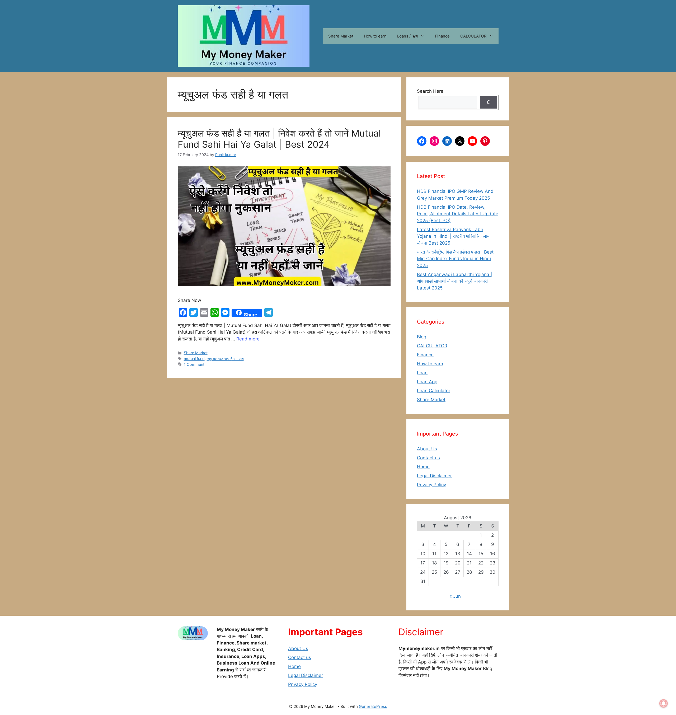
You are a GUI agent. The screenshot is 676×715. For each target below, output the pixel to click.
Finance (442, 36)
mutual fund (194, 358)
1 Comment (194, 364)
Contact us (428, 457)
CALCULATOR (473, 36)
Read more (248, 339)
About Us (427, 448)
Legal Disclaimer (434, 475)
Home (423, 466)
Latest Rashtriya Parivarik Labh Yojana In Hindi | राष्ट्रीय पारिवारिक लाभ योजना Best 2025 (453, 236)
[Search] (488, 102)
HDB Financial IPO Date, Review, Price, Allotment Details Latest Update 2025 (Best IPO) (457, 213)
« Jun (455, 596)
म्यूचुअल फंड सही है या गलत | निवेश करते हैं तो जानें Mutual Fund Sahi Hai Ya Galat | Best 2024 (279, 139)
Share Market (340, 36)
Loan (422, 372)
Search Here (430, 91)
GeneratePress (373, 706)
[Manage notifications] (663, 703)
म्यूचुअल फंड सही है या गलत (225, 358)
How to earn (375, 36)
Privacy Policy (431, 484)
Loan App (427, 381)
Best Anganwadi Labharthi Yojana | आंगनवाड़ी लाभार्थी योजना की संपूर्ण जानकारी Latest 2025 (454, 281)
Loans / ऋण (407, 36)
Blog (421, 336)
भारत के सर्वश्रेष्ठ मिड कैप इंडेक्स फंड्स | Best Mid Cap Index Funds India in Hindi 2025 (455, 258)
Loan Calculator (433, 390)
